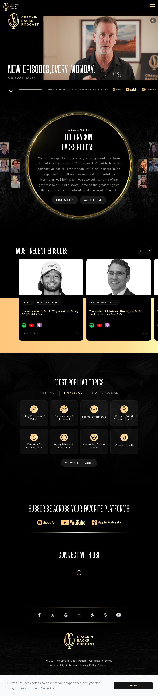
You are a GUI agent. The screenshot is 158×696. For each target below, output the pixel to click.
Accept (133, 685)
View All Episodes (79, 463)
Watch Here (93, 200)
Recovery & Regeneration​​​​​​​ (34, 446)
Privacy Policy (88, 665)
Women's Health (124, 445)
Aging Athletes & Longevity (64, 446)
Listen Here (65, 200)
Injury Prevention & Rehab (34, 418)
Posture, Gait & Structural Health (124, 418)
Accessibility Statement (64, 665)
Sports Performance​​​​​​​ (94, 416)
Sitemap (103, 665)
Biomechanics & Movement (64, 418)
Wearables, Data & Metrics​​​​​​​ (94, 446)
